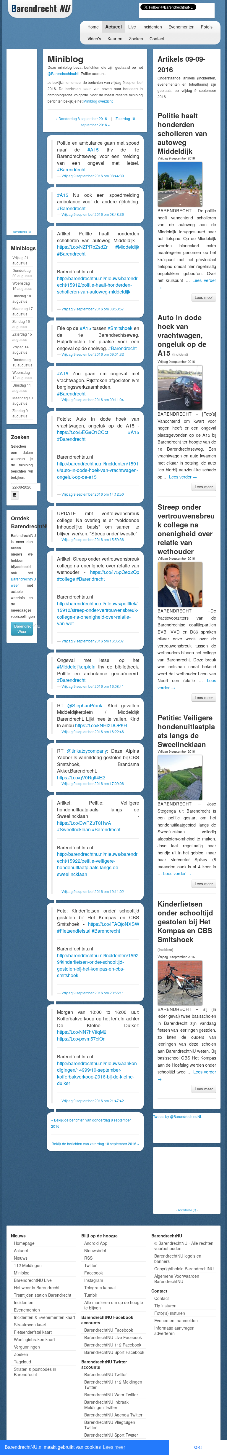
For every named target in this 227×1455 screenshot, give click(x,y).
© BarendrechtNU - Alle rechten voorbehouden (183, 1245)
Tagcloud (22, 1362)
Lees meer (204, 297)
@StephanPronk (84, 705)
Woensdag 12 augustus (22, 375)
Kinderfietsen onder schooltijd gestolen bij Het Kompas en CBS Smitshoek (185, 921)
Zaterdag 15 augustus (22, 336)
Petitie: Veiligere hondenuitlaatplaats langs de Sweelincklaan (186, 730)
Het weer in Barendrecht (36, 1287)
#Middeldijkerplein (76, 666)
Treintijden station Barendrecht (42, 1295)
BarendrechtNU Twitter (105, 1374)
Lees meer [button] (114, 1447)
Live (132, 27)
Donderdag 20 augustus (22, 273)
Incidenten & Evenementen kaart (44, 1317)
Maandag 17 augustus (22, 311)
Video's (94, 39)
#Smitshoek (120, 328)
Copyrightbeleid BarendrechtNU (184, 1268)
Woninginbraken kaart (34, 1339)
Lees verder (183, 476)
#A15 (93, 149)
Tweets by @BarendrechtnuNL (177, 1116)
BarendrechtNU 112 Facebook (112, 1345)
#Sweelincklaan (74, 829)
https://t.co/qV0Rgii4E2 (81, 777)
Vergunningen (27, 1347)
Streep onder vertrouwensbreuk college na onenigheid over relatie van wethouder (186, 529)
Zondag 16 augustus (21, 324)
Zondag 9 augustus (20, 413)
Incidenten (152, 27)
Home (93, 27)
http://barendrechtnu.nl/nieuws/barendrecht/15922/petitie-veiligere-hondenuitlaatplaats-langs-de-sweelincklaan (97, 864)
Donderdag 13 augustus (22, 362)
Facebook (93, 1273)
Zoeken (136, 39)
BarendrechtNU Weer (23, 628)
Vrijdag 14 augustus (20, 349)
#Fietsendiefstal (73, 930)
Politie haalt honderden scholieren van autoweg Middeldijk (182, 133)
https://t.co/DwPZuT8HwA (84, 822)
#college (66, 578)
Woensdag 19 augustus (22, 285)
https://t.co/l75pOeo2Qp (114, 572)
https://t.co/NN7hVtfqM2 (81, 1031)
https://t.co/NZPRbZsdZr (82, 246)
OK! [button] (198, 1447)
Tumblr (90, 1295)
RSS (88, 1258)
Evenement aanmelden (176, 1320)
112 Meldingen (28, 1265)
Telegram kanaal (100, 1287)
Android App (95, 1243)
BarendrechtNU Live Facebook (113, 1337)
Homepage (24, 1243)
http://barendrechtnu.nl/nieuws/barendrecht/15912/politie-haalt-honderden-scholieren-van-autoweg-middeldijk (97, 285)
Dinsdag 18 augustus (21, 298)
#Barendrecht (71, 169)
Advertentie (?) (22, 231)
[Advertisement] (31, 139)
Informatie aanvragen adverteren (174, 1330)
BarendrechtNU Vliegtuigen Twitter (109, 1424)
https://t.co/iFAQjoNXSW (113, 923)
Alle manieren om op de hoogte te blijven (113, 1305)
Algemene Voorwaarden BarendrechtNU (176, 1278)
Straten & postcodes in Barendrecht (35, 1371)
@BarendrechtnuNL (64, 73)
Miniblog (22, 1273)
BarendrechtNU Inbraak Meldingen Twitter (106, 1404)
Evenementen (181, 27)
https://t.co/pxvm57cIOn (81, 1038)
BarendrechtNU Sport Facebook (114, 1352)
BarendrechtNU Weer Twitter (111, 1394)
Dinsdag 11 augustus (21, 387)
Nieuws (20, 1258)
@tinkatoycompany (87, 750)
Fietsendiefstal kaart (33, 1332)
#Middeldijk (127, 246)
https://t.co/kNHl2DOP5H (101, 725)
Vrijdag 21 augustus (20, 260)
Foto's (207, 27)
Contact (157, 39)
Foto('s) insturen (169, 1313)
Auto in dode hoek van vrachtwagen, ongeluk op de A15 (182, 335)
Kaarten (115, 39)
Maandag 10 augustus (22, 400)
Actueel (113, 26)
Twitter (90, 1265)
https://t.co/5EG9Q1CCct (82, 432)
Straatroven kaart (30, 1325)
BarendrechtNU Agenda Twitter (113, 1415)
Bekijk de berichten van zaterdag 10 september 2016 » (95, 1143)
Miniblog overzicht (98, 100)
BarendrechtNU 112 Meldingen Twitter (113, 1384)
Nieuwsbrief (95, 1250)
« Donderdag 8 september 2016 (81, 118)
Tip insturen (165, 1306)
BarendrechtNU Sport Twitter (111, 1435)
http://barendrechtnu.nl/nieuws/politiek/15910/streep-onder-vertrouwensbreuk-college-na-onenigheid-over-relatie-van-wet (97, 613)
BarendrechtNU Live (33, 1280)
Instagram (93, 1280)
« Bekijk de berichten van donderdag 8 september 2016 (91, 1123)
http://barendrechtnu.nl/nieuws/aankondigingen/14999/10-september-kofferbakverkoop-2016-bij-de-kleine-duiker (97, 1073)
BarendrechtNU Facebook (108, 1330)
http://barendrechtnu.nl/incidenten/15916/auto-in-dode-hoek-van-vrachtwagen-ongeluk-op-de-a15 (98, 470)
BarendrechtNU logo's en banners (177, 1258)
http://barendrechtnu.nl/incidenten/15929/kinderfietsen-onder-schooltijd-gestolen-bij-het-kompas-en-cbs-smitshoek (98, 965)
